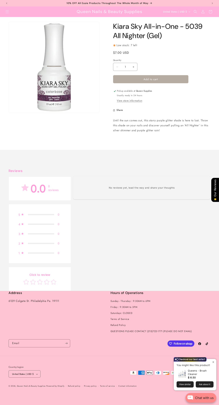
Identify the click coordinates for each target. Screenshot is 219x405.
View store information (129, 100)
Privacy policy (90, 386)
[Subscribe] (66, 343)
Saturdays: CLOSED (121, 313)
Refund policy (74, 386)
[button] (7, 11)
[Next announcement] (212, 3)
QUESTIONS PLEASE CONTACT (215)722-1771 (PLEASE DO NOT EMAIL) (151, 331)
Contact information (127, 386)
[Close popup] (213, 362)
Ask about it (204, 384)
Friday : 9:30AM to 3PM (124, 307)
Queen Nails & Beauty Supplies (31, 386)
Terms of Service (120, 319)
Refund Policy (118, 325)
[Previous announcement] (6, 3)
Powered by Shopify (55, 386)
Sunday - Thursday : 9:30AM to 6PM (130, 301)
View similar (185, 384)
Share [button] (120, 110)
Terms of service (107, 386)
